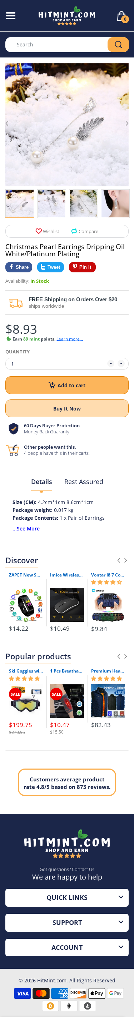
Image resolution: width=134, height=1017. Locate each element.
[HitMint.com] (67, 15)
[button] (106, 582)
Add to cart (71, 385)
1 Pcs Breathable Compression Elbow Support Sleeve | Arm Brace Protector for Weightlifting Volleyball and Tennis (67, 671)
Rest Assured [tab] (83, 481)
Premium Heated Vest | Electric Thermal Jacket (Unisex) (108, 671)
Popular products (38, 656)
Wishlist (51, 231)
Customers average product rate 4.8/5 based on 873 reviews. (67, 783)
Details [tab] (41, 481)
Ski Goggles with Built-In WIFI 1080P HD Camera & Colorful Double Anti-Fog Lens (26, 671)
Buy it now (67, 408)
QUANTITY (17, 351)
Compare (88, 231)
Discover (21, 560)
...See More (26, 528)
